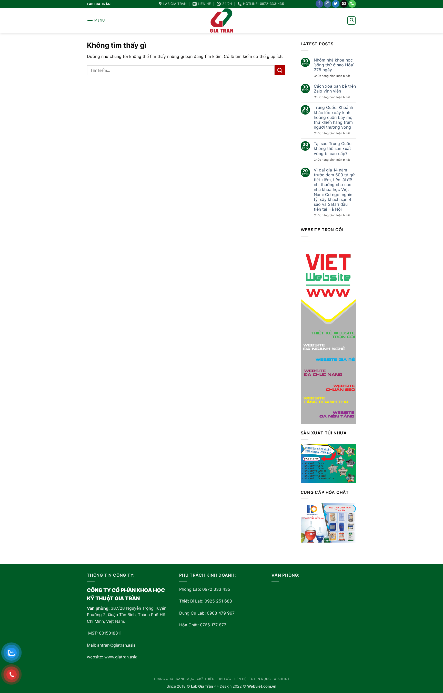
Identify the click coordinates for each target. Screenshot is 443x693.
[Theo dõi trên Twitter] (335, 4)
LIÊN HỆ (240, 679)
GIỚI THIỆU (206, 679)
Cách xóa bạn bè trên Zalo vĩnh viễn (335, 89)
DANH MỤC (185, 679)
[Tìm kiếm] (351, 20)
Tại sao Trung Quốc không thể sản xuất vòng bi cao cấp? (332, 148)
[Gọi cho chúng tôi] (352, 4)
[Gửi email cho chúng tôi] (344, 4)
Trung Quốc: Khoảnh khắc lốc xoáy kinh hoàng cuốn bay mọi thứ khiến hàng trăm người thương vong (334, 117)
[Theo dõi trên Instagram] (327, 4)
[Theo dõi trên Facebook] (319, 4)
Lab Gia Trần (202, 686)
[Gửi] (280, 70)
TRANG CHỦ (164, 679)
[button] (96, 20)
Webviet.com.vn (261, 686)
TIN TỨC (224, 679)
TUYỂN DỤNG (260, 679)
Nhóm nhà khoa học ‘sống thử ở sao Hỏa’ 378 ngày (334, 65)
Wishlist (282, 679)
